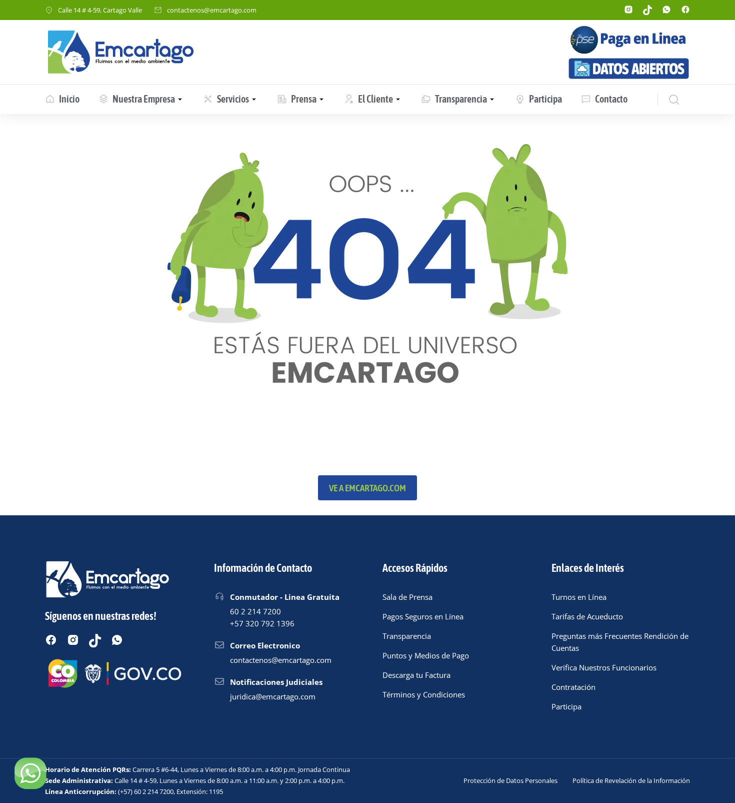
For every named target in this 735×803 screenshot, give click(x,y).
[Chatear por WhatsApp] (30, 773)
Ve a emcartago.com (367, 487)
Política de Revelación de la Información (631, 780)
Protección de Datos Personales (511, 780)
